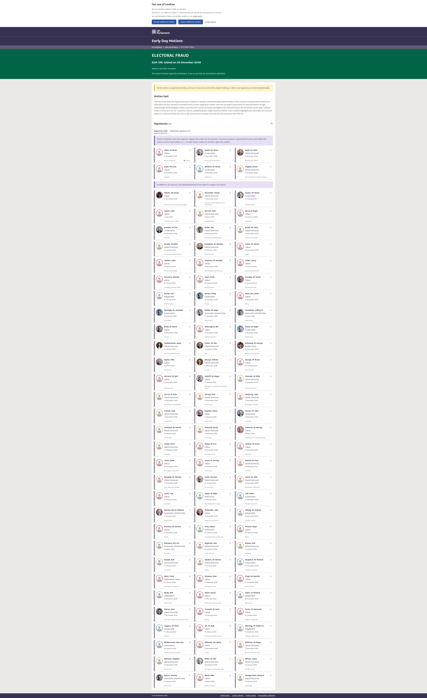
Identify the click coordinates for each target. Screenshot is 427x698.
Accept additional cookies (164, 22)
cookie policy (197, 16)
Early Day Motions (167, 41)
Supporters (160, 131)
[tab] (160, 131)
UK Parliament (157, 47)
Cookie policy (225, 696)
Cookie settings (210, 22)
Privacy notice (251, 696)
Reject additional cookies (191, 22)
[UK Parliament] (161, 31)
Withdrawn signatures (180, 131)
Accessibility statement (266, 696)
